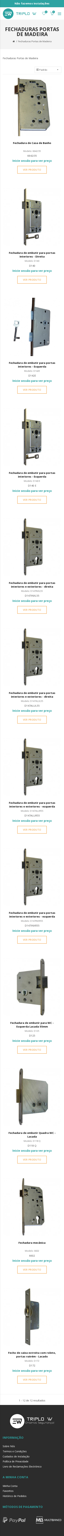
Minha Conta (10, 1486)
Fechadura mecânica (32, 1242)
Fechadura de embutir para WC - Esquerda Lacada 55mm (32, 1024)
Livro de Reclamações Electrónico (22, 1466)
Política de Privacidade (15, 1461)
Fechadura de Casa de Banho (32, 143)
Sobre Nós (9, 1446)
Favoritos (8, 1491)
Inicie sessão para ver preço (32, 161)
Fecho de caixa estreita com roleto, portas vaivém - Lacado (32, 1354)
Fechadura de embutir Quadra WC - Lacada (32, 1134)
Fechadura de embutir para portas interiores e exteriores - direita (32, 584)
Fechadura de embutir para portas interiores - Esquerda (32, 364)
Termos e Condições (15, 1451)
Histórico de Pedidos (14, 1496)
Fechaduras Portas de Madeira (35, 41)
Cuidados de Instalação (16, 1456)
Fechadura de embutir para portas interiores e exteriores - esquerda (32, 804)
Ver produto (32, 169)
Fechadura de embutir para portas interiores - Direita (32, 254)
